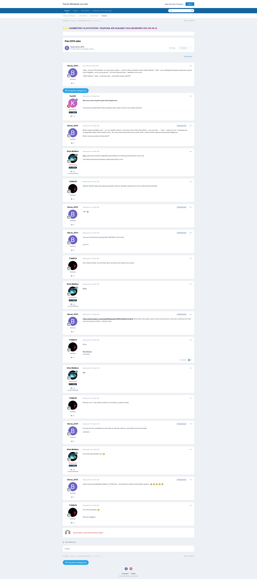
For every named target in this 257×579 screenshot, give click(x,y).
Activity (75, 10)
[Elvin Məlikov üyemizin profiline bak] (72, 158)
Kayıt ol (190, 4)
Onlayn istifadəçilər (69, 16)
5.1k (73, 199)
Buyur (85, 288)
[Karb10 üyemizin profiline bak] (72, 103)
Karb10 (73, 96)
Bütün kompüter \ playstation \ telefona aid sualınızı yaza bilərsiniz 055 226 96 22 (110, 28)
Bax (84, 372)
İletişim (133, 573)
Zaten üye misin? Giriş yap (174, 4)
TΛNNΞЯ (73, 181)
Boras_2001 (79, 47)
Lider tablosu (83, 16)
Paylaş (173, 48)
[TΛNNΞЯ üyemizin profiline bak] (72, 188)
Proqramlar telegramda (76, 91)
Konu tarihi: (91, 66)
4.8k (73, 171)
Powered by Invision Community (128, 576)
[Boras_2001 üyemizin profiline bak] (67, 48)
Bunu (84, 156)
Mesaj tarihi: (91, 96)
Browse (67, 10)
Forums (104, 16)
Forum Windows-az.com (75, 4)
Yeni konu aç (188, 56)
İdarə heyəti (94, 16)
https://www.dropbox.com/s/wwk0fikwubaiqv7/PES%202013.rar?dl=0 (108, 319)
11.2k (73, 116)
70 (73, 83)
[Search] (192, 10)
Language (124, 573)
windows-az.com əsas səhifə (102, 10)
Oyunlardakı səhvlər (87, 49)
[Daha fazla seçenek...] (191, 66)
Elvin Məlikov (73, 151)
